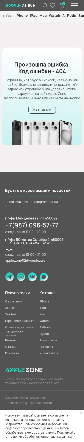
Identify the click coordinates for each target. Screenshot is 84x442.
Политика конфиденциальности (28, 403)
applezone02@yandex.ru (25, 260)
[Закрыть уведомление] (81, 413)
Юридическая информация (25, 398)
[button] (54, 353)
